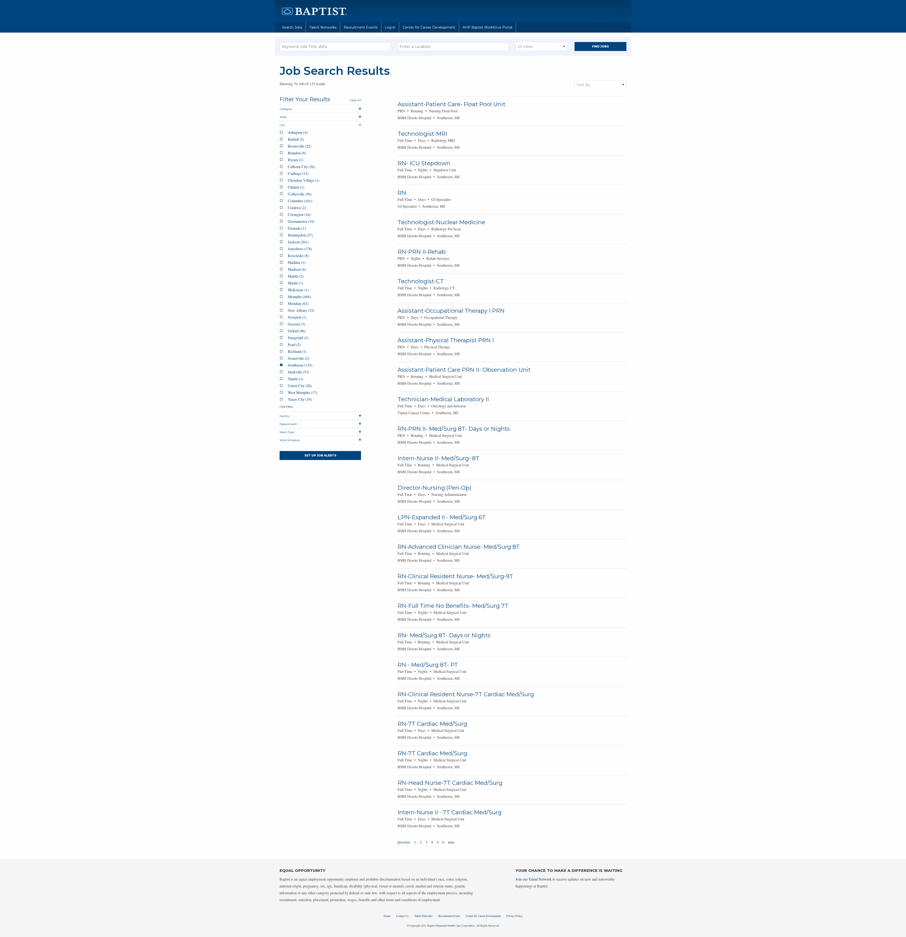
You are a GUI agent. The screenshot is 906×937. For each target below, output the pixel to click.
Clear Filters (286, 406)
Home (387, 916)
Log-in (390, 27)
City (282, 125)
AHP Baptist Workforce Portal (487, 27)
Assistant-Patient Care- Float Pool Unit (451, 104)
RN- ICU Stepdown (424, 163)
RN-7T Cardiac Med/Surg (432, 723)
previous (404, 842)
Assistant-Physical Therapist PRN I (446, 340)
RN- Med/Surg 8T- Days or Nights (444, 635)
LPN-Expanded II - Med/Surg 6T (442, 517)
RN (402, 192)
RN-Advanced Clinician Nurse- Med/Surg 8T (459, 546)
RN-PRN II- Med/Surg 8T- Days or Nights (454, 428)
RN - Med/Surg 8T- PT (428, 664)
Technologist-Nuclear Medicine (441, 222)
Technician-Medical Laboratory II (443, 399)
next (451, 842)
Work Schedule (290, 440)
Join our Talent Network (534, 879)
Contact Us (402, 916)
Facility (284, 416)
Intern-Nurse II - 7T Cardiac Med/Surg (450, 812)
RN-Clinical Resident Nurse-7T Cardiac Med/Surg (466, 694)
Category (286, 108)
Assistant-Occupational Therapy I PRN (451, 310)
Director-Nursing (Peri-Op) (434, 487)
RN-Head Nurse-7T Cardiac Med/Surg (450, 782)
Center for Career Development (429, 27)
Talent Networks (322, 27)
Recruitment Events (361, 27)
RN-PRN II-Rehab (422, 251)
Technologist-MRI (422, 133)
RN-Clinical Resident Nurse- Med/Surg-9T (455, 576)
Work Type (287, 432)
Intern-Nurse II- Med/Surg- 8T (438, 458)
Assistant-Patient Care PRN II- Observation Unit (464, 369)
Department (288, 424)
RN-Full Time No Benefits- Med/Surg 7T (453, 605)
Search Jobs (292, 27)
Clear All (355, 100)
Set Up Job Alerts (320, 455)
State (283, 116)
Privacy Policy (514, 916)
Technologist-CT (421, 281)
